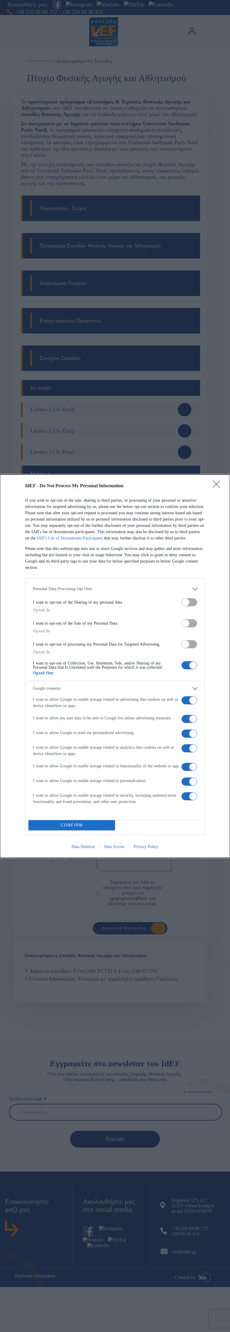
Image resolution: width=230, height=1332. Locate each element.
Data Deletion (83, 846)
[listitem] (115, 589)
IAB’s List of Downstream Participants (70, 538)
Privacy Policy (146, 846)
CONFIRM (72, 825)
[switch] (189, 602)
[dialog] (115, 666)
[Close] (218, 486)
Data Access (114, 846)
